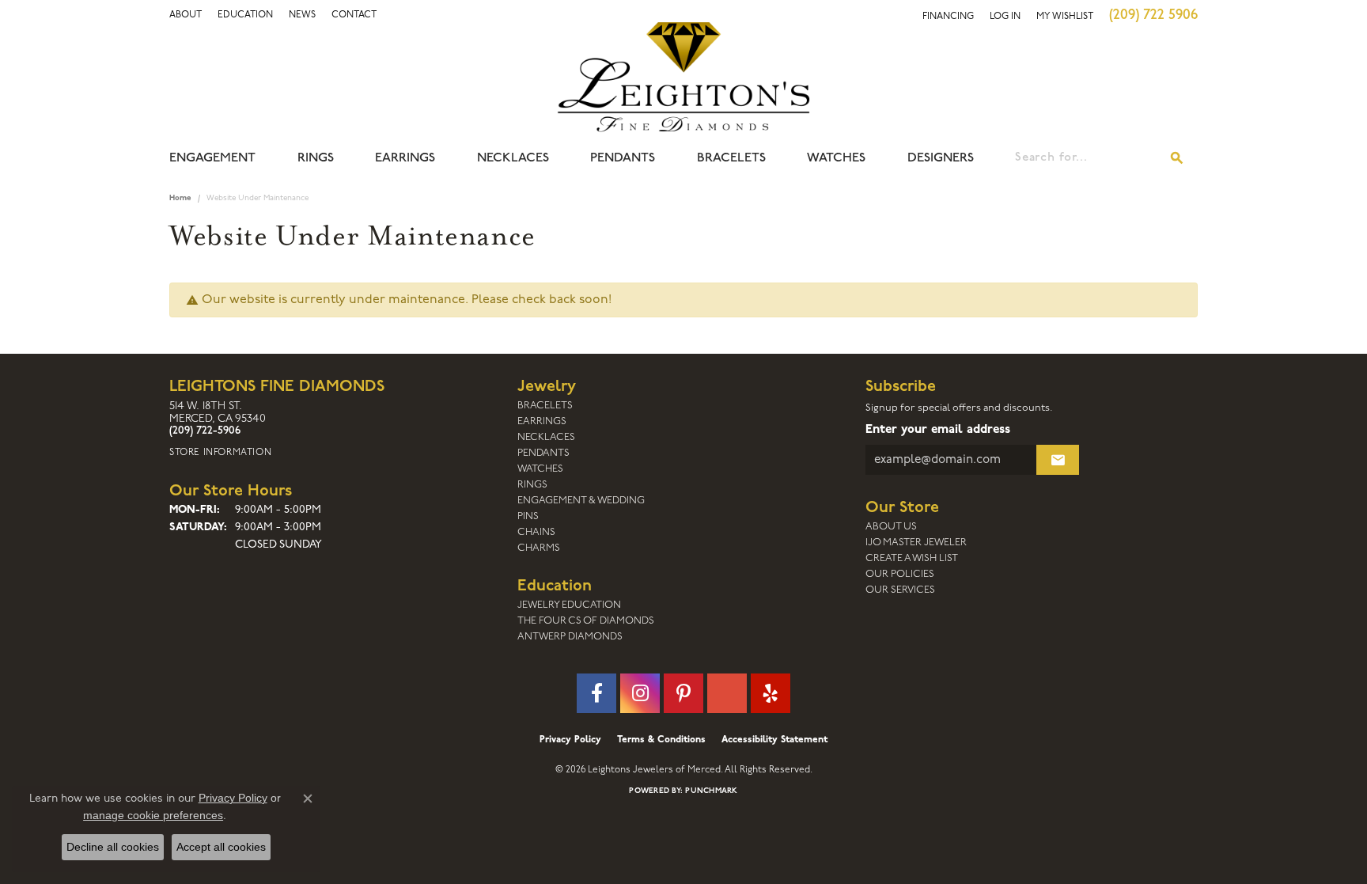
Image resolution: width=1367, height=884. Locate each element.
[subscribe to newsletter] (1057, 460)
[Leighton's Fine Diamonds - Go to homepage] (683, 76)
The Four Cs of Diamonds (585, 621)
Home (180, 198)
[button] (185, 15)
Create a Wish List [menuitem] (911, 558)
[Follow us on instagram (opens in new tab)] (640, 693)
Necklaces (513, 158)
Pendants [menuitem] (543, 453)
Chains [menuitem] (536, 532)
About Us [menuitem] (891, 527)
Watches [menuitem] (540, 469)
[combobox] (1086, 158)
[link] (245, 15)
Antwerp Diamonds (570, 637)
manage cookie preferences (153, 815)
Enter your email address (937, 429)
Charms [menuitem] (538, 548)
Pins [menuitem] (528, 516)
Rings (315, 158)
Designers (940, 158)
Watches (836, 158)
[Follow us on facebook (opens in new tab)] (596, 693)
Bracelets (731, 158)
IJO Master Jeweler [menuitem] (916, 542)
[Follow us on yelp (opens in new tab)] (770, 693)
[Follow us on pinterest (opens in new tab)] (683, 693)
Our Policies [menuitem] (899, 574)
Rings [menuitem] (532, 485)
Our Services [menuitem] (900, 590)
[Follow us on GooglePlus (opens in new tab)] (727, 693)
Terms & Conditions (661, 740)
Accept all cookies (221, 846)
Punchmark (711, 791)
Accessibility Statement (774, 740)
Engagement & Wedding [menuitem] (581, 500)
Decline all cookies (112, 846)
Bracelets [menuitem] (545, 405)
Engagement (212, 158)
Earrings (405, 158)
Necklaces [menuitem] (546, 437)
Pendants (622, 158)
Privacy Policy (570, 740)
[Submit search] (1177, 158)
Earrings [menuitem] (541, 421)
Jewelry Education (569, 605)
